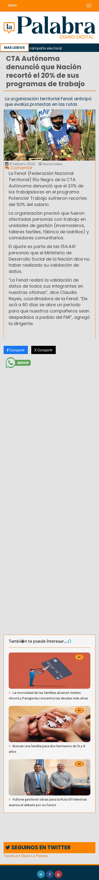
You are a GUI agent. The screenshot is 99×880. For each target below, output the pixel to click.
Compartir (17, 350)
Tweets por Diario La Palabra (26, 855)
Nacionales (52, 163)
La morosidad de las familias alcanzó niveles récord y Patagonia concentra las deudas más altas (48, 695)
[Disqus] (49, 434)
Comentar (21, 168)
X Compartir (43, 350)
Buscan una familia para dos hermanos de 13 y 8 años (47, 749)
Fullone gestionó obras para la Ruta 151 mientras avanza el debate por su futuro (48, 802)
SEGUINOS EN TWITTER (40, 847)
